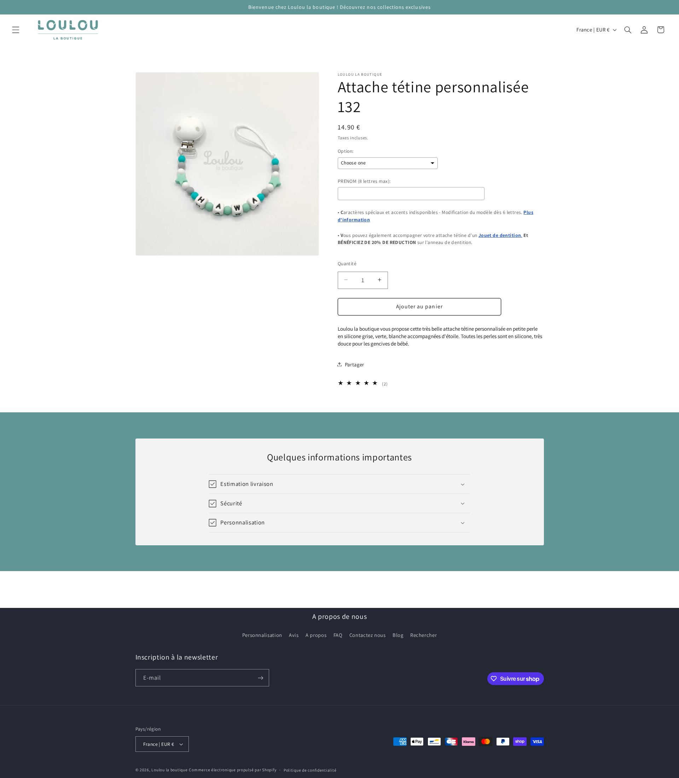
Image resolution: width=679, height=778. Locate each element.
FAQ (338, 635)
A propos (316, 635)
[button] (15, 30)
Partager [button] (354, 364)
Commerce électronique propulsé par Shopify (232, 769)
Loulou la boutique (169, 769)
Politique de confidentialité (310, 770)
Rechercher (423, 635)
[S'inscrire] (260, 677)
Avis (294, 635)
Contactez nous (367, 635)
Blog (398, 635)
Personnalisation (262, 635)
